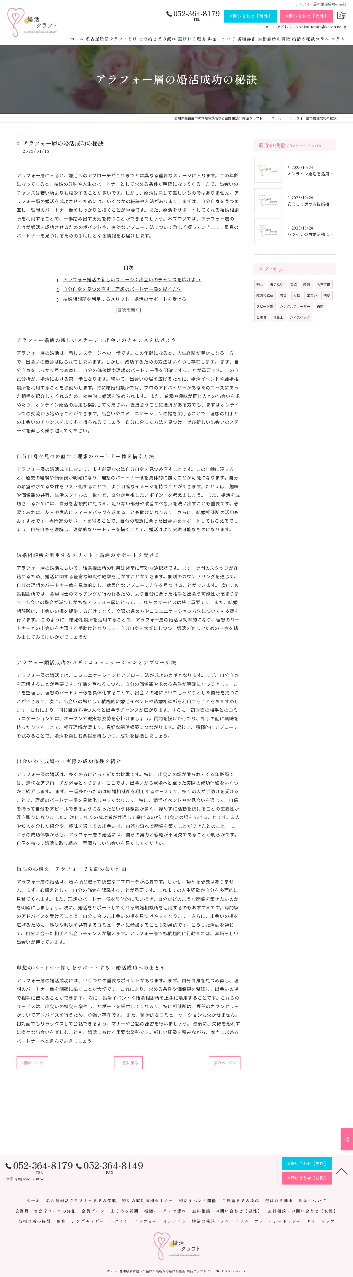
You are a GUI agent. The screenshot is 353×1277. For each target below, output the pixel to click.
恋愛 (326, 295)
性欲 (293, 284)
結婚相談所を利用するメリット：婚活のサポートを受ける (124, 299)
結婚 (306, 284)
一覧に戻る (128, 1062)
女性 (296, 295)
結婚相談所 (264, 295)
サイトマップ (321, 1221)
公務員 (261, 317)
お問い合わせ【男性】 (251, 16)
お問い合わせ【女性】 (307, 16)
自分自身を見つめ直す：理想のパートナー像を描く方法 (122, 289)
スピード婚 (264, 306)
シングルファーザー (295, 306)
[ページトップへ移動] (341, 1170)
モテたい (277, 284)
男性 (283, 295)
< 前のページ (32, 1062)
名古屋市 (323, 284)
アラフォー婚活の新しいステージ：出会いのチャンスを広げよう (132, 279)
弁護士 (278, 317)
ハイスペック (300, 317)
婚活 (259, 284)
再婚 (320, 306)
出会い (312, 295)
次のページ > (224, 1062)
